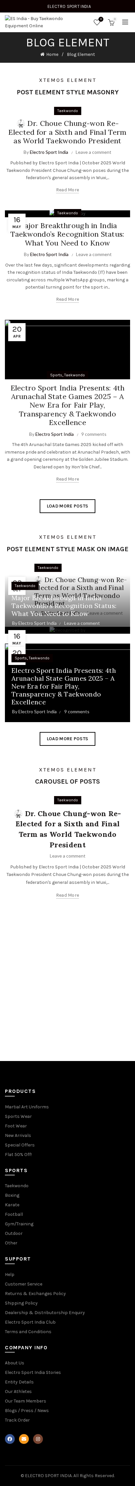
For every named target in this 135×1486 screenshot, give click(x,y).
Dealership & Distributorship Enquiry (45, 1312)
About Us (14, 1363)
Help (9, 1274)
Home (52, 54)
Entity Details (19, 1382)
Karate (12, 1205)
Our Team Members (25, 1401)
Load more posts (67, 506)
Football (14, 1214)
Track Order (17, 1420)
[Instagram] (38, 1439)
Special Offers (20, 1145)
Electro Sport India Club (30, 1322)
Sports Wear (18, 1116)
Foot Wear (16, 1126)
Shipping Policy (21, 1303)
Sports (56, 375)
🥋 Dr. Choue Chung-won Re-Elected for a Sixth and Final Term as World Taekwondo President (67, 132)
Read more (67, 190)
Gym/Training (19, 1224)
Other (11, 1243)
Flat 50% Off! (18, 1154)
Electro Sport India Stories (33, 1372)
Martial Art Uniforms (27, 1107)
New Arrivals (18, 1135)
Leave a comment (93, 152)
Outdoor (14, 1233)
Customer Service (23, 1284)
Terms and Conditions (28, 1331)
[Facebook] (10, 1439)
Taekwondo (67, 110)
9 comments (93, 434)
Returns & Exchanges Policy (35, 1293)
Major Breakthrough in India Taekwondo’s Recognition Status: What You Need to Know (67, 234)
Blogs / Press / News (27, 1410)
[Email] (24, 1439)
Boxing (12, 1195)
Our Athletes (18, 1391)
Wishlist (101, 19)
